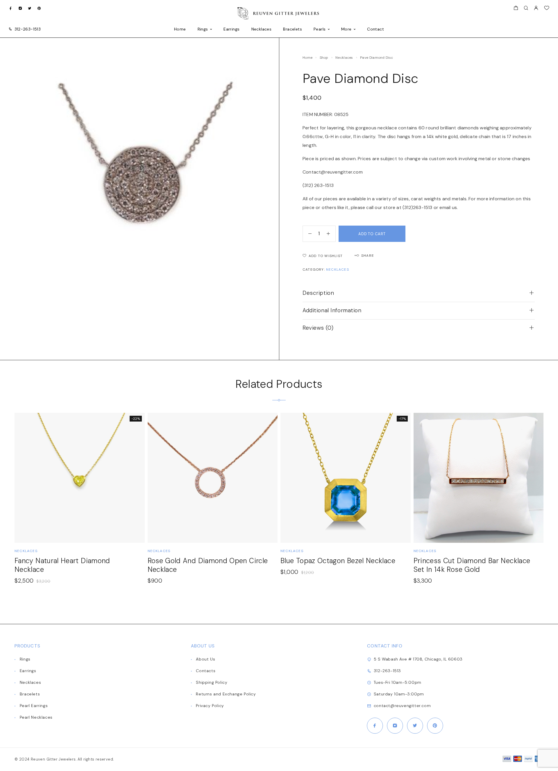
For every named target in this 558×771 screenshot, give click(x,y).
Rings (203, 29)
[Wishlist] (546, 9)
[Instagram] (20, 8)
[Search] (526, 8)
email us (448, 207)
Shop (324, 57)
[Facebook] (10, 8)
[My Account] (536, 8)
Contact (375, 29)
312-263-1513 (28, 29)
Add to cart (372, 233)
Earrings (231, 29)
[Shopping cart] (516, 9)
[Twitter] (29, 8)
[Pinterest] (39, 8)
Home (180, 29)
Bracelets (292, 29)
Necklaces (261, 29)
